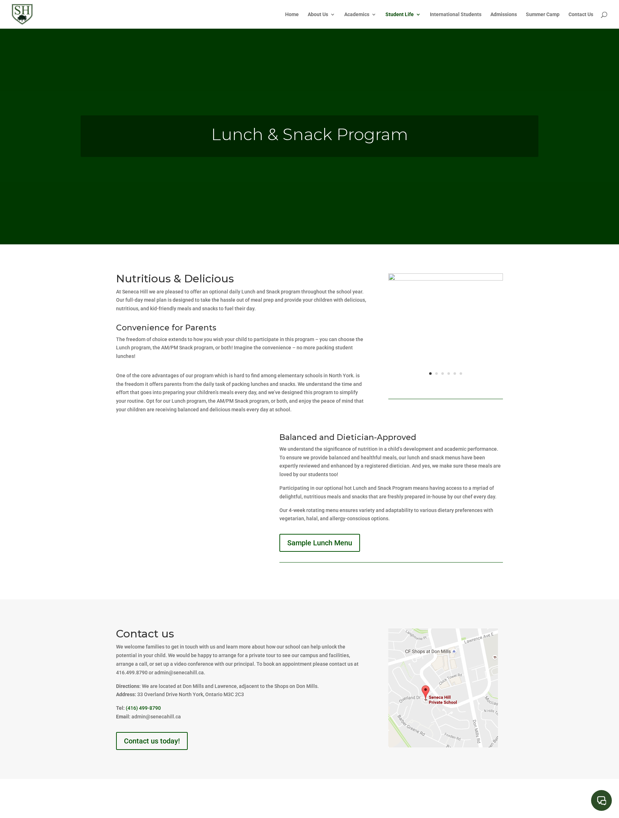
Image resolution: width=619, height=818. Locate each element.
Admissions (503, 14)
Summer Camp (543, 14)
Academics (356, 14)
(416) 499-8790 (143, 708)
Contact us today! (152, 741)
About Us (318, 14)
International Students (455, 14)
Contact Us (580, 14)
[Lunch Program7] (445, 279)
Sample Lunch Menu (319, 543)
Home (292, 14)
